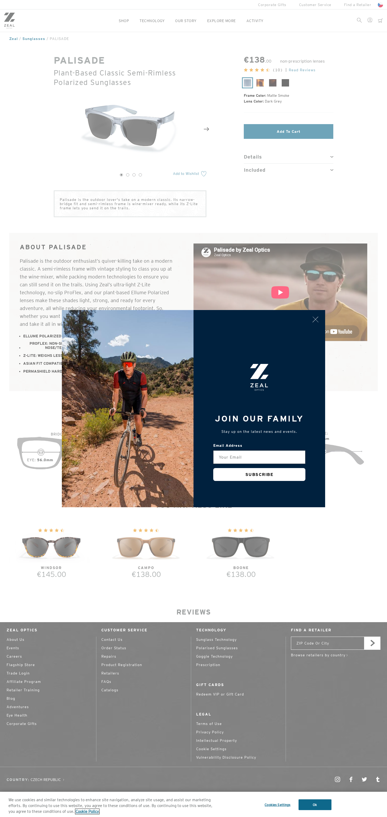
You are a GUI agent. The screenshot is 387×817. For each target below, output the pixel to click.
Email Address (227, 445)
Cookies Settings (277, 805)
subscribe (259, 474)
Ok (315, 805)
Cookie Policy (87, 811)
